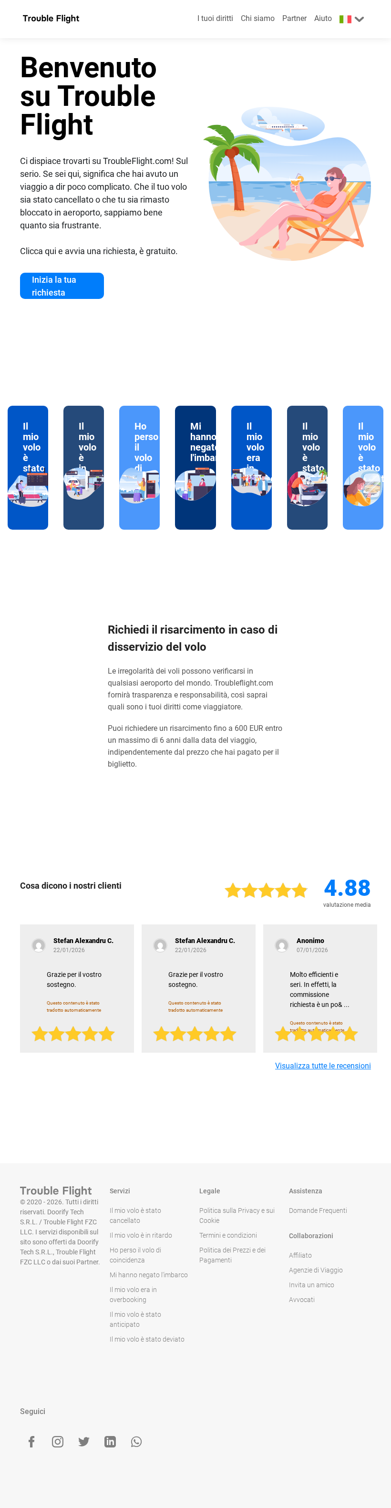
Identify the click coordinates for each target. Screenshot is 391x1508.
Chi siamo (258, 18)
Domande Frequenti (318, 1210)
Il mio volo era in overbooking (133, 1294)
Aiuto (323, 18)
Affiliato (300, 1255)
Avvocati (302, 1299)
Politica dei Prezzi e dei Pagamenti (232, 1255)
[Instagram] (57, 1441)
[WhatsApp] (136, 1441)
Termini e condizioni (228, 1235)
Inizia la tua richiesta (54, 286)
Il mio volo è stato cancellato (135, 1215)
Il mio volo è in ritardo (141, 1235)
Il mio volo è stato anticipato (135, 1319)
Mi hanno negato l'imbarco (149, 1275)
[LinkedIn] (110, 1441)
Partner (294, 18)
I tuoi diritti (215, 18)
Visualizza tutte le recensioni (323, 1065)
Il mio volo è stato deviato (147, 1339)
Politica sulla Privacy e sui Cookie (237, 1215)
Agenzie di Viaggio (316, 1270)
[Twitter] (83, 1441)
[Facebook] (31, 1441)
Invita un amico (311, 1285)
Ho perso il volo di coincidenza (135, 1255)
